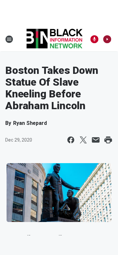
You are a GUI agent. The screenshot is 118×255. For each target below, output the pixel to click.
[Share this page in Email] (95, 139)
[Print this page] (108, 139)
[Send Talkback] (94, 39)
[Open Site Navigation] (9, 39)
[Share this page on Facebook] (70, 139)
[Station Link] (55, 39)
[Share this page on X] (83, 139)
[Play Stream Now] (107, 39)
